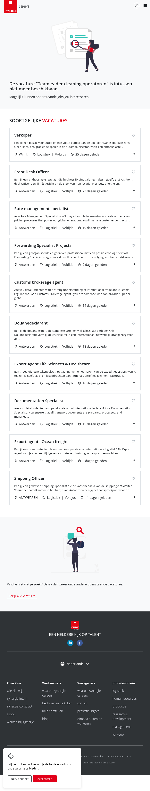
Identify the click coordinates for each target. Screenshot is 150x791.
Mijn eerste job (52, 711)
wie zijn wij (14, 691)
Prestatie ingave (88, 711)
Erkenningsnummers (119, 756)
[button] (144, 5)
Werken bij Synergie (20, 722)
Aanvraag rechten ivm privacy (99, 762)
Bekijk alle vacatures (22, 596)
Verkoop (118, 734)
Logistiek (118, 691)
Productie (119, 706)
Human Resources (124, 698)
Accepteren (45, 779)
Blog (45, 719)
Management (121, 726)
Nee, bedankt (20, 779)
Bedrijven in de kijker (57, 703)
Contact (82, 703)
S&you (11, 714)
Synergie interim (18, 698)
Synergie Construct (19, 706)
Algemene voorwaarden (91, 756)
